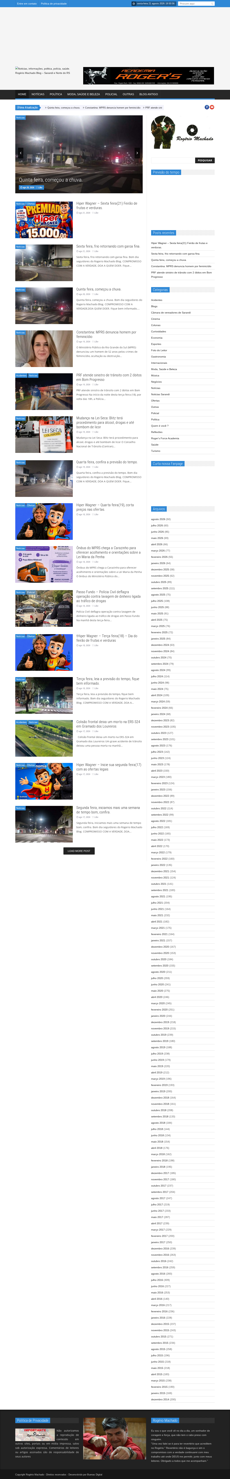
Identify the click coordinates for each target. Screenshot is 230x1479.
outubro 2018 (158, 1110)
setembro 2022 (159, 814)
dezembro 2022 (160, 795)
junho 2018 (157, 1135)
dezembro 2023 (160, 720)
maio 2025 (157, 613)
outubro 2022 (158, 808)
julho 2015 (157, 1355)
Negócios (156, 381)
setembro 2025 (159, 588)
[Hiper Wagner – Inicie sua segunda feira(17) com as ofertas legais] (44, 781)
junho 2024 (157, 682)
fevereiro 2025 (159, 632)
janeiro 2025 (158, 638)
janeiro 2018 (158, 1166)
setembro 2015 (159, 1342)
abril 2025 (156, 619)
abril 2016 (156, 1298)
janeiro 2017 (158, 1242)
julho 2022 (157, 827)
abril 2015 (156, 1374)
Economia (156, 337)
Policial (111, 94)
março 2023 (158, 777)
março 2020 (158, 1003)
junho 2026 (157, 531)
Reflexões (156, 432)
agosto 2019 (158, 1047)
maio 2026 (157, 538)
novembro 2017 (160, 1179)
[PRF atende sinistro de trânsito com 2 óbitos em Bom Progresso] (44, 391)
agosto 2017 (158, 1198)
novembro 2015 (160, 1330)
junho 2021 (157, 909)
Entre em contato (27, 3)
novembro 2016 (160, 1254)
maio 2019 (157, 1066)
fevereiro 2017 (159, 1236)
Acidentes (21, 375)
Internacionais (159, 362)
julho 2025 (157, 600)
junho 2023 (157, 758)
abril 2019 (156, 1072)
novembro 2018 (160, 1103)
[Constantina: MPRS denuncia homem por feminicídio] (44, 348)
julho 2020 (157, 978)
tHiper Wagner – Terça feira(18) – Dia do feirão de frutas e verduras (106, 638)
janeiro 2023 (158, 789)
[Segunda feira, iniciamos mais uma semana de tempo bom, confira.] (44, 824)
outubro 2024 (158, 657)
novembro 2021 (160, 877)
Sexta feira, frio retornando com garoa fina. (108, 246)
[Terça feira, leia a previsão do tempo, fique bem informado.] (44, 695)
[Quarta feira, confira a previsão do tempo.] (44, 478)
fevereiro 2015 (159, 1386)
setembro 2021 (159, 890)
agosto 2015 (158, 1349)
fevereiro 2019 (159, 1085)
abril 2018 (156, 1147)
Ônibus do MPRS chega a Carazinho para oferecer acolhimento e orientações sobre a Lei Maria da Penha (108, 552)
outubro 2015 (158, 1336)
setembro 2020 (159, 965)
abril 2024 (156, 695)
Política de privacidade (54, 3)
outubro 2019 (158, 1034)
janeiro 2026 (158, 563)
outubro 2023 (158, 733)
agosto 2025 (158, 594)
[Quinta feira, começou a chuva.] (44, 305)
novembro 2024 (160, 651)
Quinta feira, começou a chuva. (59, 173)
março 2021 (158, 927)
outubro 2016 (158, 1261)
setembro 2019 (159, 1041)
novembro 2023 (160, 726)
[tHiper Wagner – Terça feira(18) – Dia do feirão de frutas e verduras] (44, 652)
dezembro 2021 (160, 871)
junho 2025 (157, 607)
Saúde (154, 444)
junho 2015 (157, 1361)
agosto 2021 (158, 896)
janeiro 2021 (158, 940)
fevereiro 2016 (159, 1311)
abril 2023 (156, 770)
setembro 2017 (159, 1191)
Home (22, 94)
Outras (128, 94)
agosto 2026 (158, 519)
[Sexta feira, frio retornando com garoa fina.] (44, 262)
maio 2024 (157, 688)
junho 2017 (157, 1210)
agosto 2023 (158, 745)
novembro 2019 (160, 1028)
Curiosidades (158, 331)
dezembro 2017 (160, 1173)
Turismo (155, 450)
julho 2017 (157, 1204)
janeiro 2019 (158, 1091)
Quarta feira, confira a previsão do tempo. (107, 462)
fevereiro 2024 (159, 707)
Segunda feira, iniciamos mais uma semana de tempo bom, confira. (108, 810)
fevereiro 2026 (159, 556)
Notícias (38, 94)
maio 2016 (157, 1292)
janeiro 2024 (158, 714)
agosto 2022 (158, 821)
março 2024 (158, 701)
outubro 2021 (158, 883)
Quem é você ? (160, 425)
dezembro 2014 (160, 1399)
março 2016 (158, 1305)
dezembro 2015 (160, 1324)
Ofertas (31, 203)
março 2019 (158, 1078)
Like (51, 178)
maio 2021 (157, 915)
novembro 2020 (160, 953)
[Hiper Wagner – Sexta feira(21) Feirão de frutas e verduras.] (44, 220)
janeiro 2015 (158, 1393)
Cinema (155, 318)
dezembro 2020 (160, 946)
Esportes (156, 344)
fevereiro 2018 (159, 1160)
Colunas (155, 325)
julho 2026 (157, 525)
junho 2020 (157, 984)
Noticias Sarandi (160, 394)
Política (56, 94)
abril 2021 (156, 921)
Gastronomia (158, 356)
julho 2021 (157, 902)
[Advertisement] (115, 39)
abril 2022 (156, 846)
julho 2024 (157, 676)
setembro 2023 (159, 739)
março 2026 (158, 550)
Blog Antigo (148, 94)
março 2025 (158, 626)
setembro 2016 (159, 1267)
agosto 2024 (158, 670)
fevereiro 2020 (159, 1009)
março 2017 (158, 1229)
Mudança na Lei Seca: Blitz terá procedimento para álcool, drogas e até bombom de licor (105, 422)
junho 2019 (157, 1059)
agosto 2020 (158, 971)
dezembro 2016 (160, 1248)
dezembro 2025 (160, 569)
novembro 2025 (160, 575)
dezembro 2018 (160, 1097)
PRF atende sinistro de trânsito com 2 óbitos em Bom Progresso (139, 107)
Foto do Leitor (159, 350)
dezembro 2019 (160, 1022)
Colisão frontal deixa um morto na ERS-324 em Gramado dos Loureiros (108, 724)
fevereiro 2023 (159, 783)
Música (155, 375)
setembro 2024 (159, 663)
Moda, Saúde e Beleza (83, 94)
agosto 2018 (158, 1122)
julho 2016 (157, 1280)
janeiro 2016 (158, 1317)
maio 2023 (157, 764)
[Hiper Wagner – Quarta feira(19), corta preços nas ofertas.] (44, 521)
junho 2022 (157, 833)
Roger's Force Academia (165, 438)
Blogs (154, 306)
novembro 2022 (160, 802)
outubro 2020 (158, 959)
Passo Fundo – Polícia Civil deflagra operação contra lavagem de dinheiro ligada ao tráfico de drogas (108, 596)
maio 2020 (157, 990)
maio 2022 (157, 839)
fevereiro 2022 (159, 858)
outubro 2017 (158, 1185)
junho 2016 (157, 1286)
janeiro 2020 (158, 1015)
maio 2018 (157, 1141)
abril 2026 (156, 544)
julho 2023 (157, 751)
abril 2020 (156, 997)
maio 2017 (157, 1217)
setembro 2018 (159, 1116)
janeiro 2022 (158, 865)
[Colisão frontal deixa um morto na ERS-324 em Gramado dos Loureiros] (44, 738)
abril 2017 (156, 1223)
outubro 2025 (158, 582)
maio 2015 (157, 1368)
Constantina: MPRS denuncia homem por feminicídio (73, 107)
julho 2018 (157, 1129)
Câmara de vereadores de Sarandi (171, 312)
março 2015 (158, 1380)
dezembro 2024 (160, 644)
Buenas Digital (94, 1474)
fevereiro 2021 (159, 934)
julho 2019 (157, 1053)
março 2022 (158, 852)
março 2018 (158, 1154)
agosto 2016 (158, 1273)
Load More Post (79, 851)
